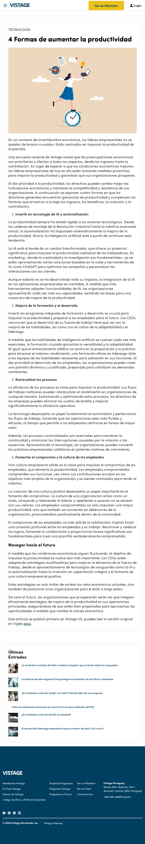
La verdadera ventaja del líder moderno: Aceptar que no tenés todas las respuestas (70, 665)
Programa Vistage (60, 788)
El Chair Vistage (12, 788)
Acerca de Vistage (13, 794)
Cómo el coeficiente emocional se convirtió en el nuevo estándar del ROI (53, 707)
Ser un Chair (84, 788)
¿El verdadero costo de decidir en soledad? (46, 714)
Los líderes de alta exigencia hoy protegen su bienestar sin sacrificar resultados (67, 679)
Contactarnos (85, 794)
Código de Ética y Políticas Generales (24, 799)
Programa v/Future (61, 794)
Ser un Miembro (106, 5)
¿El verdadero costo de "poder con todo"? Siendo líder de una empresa (62, 693)
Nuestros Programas (61, 783)
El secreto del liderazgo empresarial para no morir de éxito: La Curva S (63, 728)
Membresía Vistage (14, 783)
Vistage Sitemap (53, 823)
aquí (27, 623)
